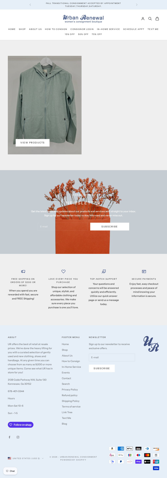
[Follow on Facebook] (9, 437)
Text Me (153, 29)
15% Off (70, 34)
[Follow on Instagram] (18, 437)
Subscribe (109, 226)
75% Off (97, 34)
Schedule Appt (133, 29)
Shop (22, 29)
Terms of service (71, 406)
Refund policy (69, 395)
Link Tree (67, 412)
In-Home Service (108, 29)
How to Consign (56, 29)
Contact (66, 378)
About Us (35, 29)
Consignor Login (82, 29)
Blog (64, 423)
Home (12, 29)
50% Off (83, 34)
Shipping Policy (70, 401)
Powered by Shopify (73, 460)
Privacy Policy (70, 389)
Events (66, 372)
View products (32, 142)
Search (66, 383)
